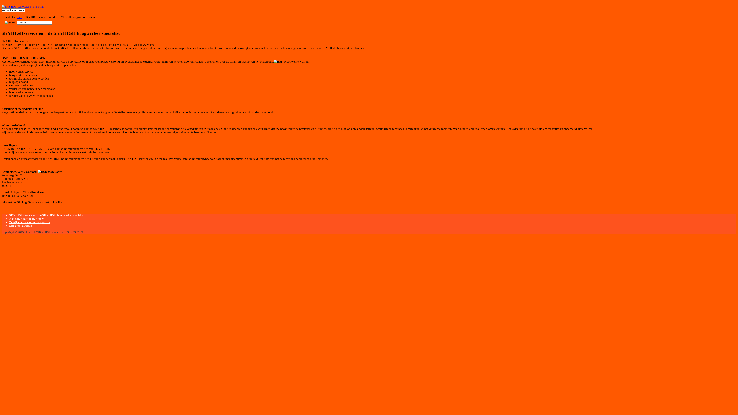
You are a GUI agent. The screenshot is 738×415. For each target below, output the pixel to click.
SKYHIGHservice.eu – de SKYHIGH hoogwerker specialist (46, 215)
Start (19, 17)
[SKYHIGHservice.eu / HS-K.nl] (23, 6)
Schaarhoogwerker (20, 225)
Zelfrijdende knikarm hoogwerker (29, 222)
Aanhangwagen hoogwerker (26, 218)
